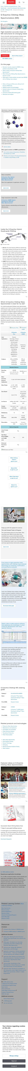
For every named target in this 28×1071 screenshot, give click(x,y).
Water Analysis (6, 748)
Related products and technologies (11, 87)
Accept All (14, 1066)
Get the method (7, 146)
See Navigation (4, 21)
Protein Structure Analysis (8, 731)
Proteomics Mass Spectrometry (10, 726)
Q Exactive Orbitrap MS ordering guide (11, 92)
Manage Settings (14, 1055)
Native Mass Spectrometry (9, 739)
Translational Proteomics (8, 733)
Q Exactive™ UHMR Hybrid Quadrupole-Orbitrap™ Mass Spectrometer (17, 711)
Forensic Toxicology (7, 743)
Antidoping (5, 744)
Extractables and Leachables (9, 729)
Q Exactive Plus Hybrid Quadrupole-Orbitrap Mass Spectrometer (8, 178)
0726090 (13, 706)
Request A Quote (15, 701)
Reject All (14, 1061)
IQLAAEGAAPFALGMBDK (16, 693)
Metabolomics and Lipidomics (9, 727)
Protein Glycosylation (7, 734)
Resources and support (8, 94)
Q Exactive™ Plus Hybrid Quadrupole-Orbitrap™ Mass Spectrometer (17, 697)
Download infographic (6, 839)
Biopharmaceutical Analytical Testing (11, 746)
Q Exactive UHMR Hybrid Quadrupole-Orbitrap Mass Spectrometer (8, 201)
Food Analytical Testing (8, 741)
